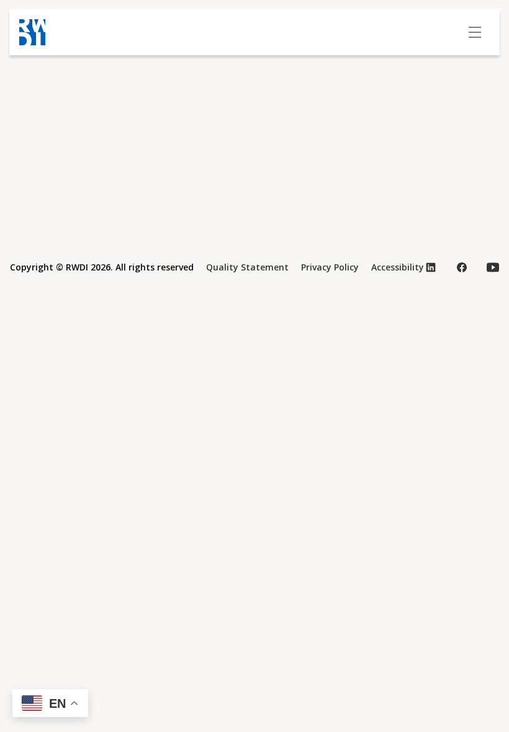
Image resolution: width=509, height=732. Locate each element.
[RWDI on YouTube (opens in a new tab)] (493, 267)
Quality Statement (247, 267)
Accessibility (397, 267)
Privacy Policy (330, 267)
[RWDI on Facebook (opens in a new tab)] (462, 267)
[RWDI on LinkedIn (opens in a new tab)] (431, 267)
